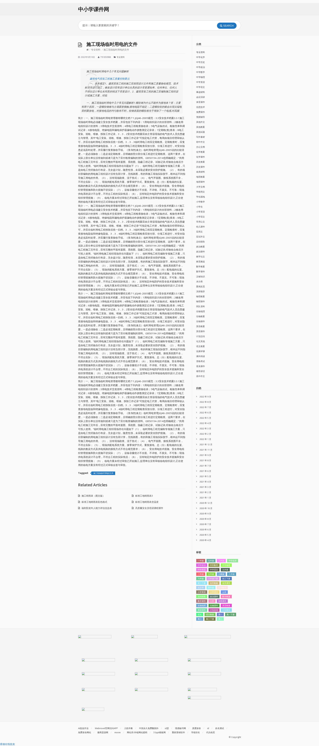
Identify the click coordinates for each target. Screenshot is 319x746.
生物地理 (200, 311)
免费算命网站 (84, 732)
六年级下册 (213, 578)
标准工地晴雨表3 (144, 495)
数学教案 (200, 266)
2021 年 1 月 (205, 497)
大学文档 (200, 186)
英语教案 (200, 326)
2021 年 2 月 (205, 492)
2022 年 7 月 (205, 407)
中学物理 (200, 77)
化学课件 (200, 156)
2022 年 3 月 (205, 428)
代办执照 (210, 732)
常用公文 (200, 221)
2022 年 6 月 (205, 412)
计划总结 (200, 336)
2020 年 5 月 (205, 534)
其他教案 (200, 126)
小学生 (199, 206)
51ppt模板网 (160, 732)
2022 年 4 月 (205, 423)
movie (117, 732)
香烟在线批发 (7, 744)
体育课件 (200, 102)
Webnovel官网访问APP (106, 728)
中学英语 (200, 82)
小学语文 (200, 216)
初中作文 (200, 141)
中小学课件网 (93, 9)
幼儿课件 (200, 226)
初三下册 (226, 578)
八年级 (232, 574)
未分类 (199, 281)
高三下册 (210, 619)
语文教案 (200, 346)
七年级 (211, 560)
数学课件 (200, 271)
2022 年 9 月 (205, 396)
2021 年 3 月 (205, 486)
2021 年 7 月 (205, 465)
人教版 (221, 574)
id (208, 728)
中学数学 (200, 72)
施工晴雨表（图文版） (93, 495)
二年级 (201, 574)
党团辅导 (200, 116)
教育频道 (200, 261)
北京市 (201, 587)
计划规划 (226, 610)
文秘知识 (200, 276)
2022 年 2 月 (205, 433)
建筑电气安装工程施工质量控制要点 (110, 78)
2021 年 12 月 (206, 444)
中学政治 (200, 67)
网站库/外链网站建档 (137, 732)
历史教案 (200, 161)
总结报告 (200, 241)
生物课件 (200, 321)
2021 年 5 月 (205, 476)
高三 (200, 619)
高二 (220, 619)
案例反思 (200, 286)
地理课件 (200, 181)
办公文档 (200, 146)
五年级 (211, 574)
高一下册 (231, 614)
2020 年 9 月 (205, 513)
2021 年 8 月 (205, 460)
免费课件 (200, 111)
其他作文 (200, 121)
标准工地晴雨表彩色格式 (94, 501)
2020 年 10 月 (206, 508)
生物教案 (200, 316)
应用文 (199, 231)
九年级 (225, 569)
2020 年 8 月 (205, 518)
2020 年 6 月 (205, 529)
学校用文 (200, 191)
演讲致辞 (200, 291)
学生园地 (200, 196)
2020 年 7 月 (205, 524)
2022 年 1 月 (205, 439)
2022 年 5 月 (205, 417)
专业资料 (95, 49)
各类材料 (200, 171)
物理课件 (200, 301)
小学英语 (200, 211)
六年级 (201, 578)
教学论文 (200, 256)
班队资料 (200, 306)
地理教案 (200, 176)
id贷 (167, 728)
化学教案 (200, 151)
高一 (220, 614)
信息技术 (200, 107)
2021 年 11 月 (206, 449)
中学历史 (200, 62)
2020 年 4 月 (205, 540)
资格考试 (200, 361)
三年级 (221, 560)
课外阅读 (200, 356)
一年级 (201, 560)
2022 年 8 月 (205, 401)
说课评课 (200, 351)
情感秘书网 (180, 728)
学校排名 (195, 732)
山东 (224, 592)
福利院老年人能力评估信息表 (97, 508)
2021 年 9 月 (205, 455)
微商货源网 (102, 732)
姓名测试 (219, 728)
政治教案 (200, 246)
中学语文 (200, 87)
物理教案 (200, 296)
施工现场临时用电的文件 (103, 473)
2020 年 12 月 (206, 502)
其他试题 (200, 131)
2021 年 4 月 (205, 481)
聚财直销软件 (178, 732)
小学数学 (200, 201)
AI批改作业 (83, 728)
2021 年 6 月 (205, 471)
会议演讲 (200, 97)
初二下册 (202, 583)
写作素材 (200, 136)
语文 (200, 614)
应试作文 (200, 236)
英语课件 (200, 331)
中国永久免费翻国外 (149, 728)
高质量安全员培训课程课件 (149, 508)
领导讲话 (200, 371)
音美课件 (200, 366)
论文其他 (200, 341)
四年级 (211, 587)
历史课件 (200, 166)
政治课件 (200, 251)
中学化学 (200, 57)
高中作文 (200, 376)
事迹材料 (200, 92)
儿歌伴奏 (128, 728)
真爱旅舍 (196, 728)
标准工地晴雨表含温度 (147, 501)
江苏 (212, 601)
